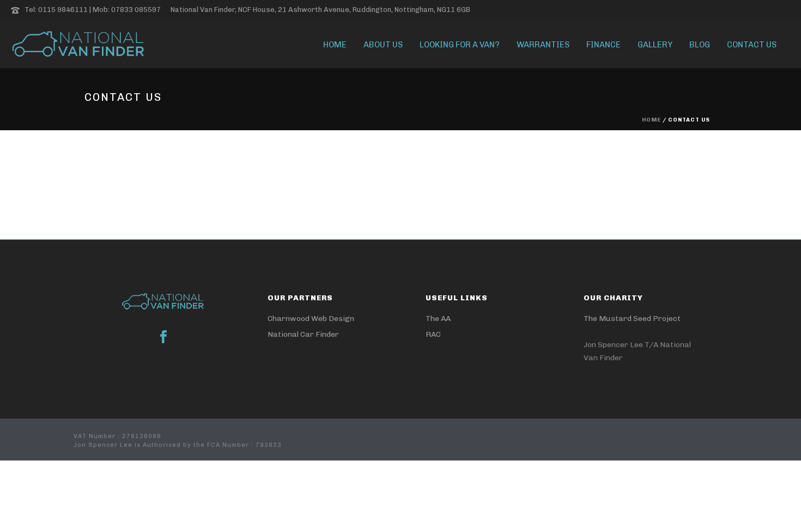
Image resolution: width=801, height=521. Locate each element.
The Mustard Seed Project (632, 318)
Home (335, 45)
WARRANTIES (543, 45)
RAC (433, 334)
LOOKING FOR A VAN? (460, 45)
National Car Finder (303, 334)
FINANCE (603, 45)
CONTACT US (751, 45)
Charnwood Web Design (311, 318)
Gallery (655, 45)
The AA (438, 318)
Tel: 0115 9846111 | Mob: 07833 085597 (93, 9)
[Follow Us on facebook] (163, 337)
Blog (699, 45)
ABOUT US (383, 45)
